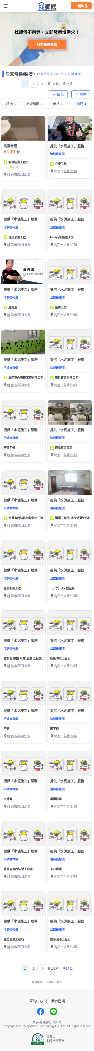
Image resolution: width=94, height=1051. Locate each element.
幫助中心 (36, 1001)
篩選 (60, 94)
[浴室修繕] (23, 128)
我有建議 (58, 1001)
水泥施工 (60, 74)
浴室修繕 (10, 146)
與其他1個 (23, 595)
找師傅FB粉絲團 (40, 1011)
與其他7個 (70, 244)
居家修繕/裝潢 (19, 74)
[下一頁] (43, 84)
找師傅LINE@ (53, 1011)
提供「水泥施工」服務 (67, 146)
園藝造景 (43, 74)
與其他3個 (23, 174)
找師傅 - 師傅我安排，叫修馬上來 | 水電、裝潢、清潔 (47, 6)
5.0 (6, 167)
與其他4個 (70, 314)
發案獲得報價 (47, 44)
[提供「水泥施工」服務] (70, 128)
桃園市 (76, 74)
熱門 (80, 104)
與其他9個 (23, 314)
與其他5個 (70, 525)
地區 (83, 94)
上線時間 (33, 104)
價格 (56, 104)
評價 (9, 104)
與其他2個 (70, 171)
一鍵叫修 (81, 6)
